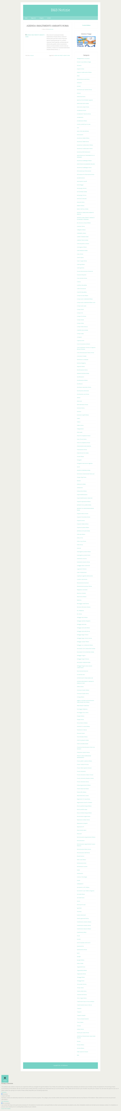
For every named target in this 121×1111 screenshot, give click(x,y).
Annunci (79, 93)
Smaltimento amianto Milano (84, 922)
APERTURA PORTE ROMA (83, 103)
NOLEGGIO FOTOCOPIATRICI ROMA (85, 652)
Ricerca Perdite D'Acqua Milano (84, 813)
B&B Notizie (60, 10)
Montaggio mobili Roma (83, 603)
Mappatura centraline (82, 589)
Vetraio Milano (80, 1044)
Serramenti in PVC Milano (83, 887)
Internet (79, 548)
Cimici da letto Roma (82, 278)
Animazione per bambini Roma (84, 89)
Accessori (79, 65)
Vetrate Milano (80, 1048)
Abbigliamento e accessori (83, 58)
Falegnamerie (80, 428)
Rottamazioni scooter (82, 866)
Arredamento (80, 117)
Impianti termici (81, 520)
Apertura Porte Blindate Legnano (85, 100)
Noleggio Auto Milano (82, 617)
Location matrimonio (82, 579)
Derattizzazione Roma (82, 370)
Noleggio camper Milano (83, 641)
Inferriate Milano (81, 534)
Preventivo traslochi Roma (83, 752)
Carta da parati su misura (83, 243)
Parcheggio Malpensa (82, 709)
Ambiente (32, 55)
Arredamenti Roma (81, 110)
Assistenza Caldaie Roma (83, 141)
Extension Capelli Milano (83, 415)
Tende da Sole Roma (82, 994)
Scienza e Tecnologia (82, 877)
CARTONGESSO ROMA (82, 250)
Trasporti (79, 1012)
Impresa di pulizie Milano (83, 527)
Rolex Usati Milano (81, 859)
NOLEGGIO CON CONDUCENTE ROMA (86, 648)
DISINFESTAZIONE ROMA (83, 373)
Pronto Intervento (81, 771)
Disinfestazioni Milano (82, 380)
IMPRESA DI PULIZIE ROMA (83, 531)
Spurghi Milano (80, 960)
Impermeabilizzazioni (82, 494)
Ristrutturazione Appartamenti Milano (86, 837)
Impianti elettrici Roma (82, 513)
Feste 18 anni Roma (81, 439)
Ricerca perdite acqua (82, 809)
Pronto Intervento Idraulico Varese (85, 778)
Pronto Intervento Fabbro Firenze (85, 774)
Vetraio (78, 1041)
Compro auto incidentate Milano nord (86, 302)
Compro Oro (80, 313)
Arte (78, 127)
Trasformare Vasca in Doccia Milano (85, 1001)
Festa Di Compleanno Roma (83, 435)
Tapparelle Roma (81, 967)
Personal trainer (81, 733)
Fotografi (79, 460)
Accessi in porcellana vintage (84, 62)
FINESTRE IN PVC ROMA (83, 453)
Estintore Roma (80, 408)
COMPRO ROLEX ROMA (82, 330)
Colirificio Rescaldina (82, 285)
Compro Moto (80, 309)
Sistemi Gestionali (81, 915)
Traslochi (79, 1008)
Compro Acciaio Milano (82, 295)
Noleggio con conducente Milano (85, 645)
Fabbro (78, 422)
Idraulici (79, 480)
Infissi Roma (80, 544)
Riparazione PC (80, 826)
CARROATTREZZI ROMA (82, 240)
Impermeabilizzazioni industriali (84, 498)
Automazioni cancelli (82, 181)
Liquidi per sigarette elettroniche (85, 576)
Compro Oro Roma (81, 316)
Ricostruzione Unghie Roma (83, 816)
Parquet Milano (80, 716)
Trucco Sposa (80, 1022)
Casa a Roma (80, 254)
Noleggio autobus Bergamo (83, 621)
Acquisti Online (80, 69)
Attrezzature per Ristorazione (84, 171)
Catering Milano (81, 264)
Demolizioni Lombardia (82, 359)
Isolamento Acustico (82, 558)
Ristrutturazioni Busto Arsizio (84, 849)
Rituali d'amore (80, 856)
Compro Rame (80, 319)
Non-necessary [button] (5, 1101)
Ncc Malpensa (80, 610)
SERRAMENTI (80, 883)
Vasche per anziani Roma (83, 1032)
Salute (78, 870)
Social (78, 935)
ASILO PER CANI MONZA (83, 131)
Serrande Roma (80, 897)
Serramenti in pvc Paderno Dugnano (85, 890)
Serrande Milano (81, 894)
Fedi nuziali (79, 432)
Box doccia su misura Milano (84, 223)
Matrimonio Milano (81, 596)
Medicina (79, 600)
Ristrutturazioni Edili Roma (83, 852)
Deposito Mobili (81, 366)
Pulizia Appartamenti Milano (84, 785)
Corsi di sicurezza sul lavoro (83, 344)
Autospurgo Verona (81, 195)
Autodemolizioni (81, 178)
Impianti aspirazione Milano (84, 501)
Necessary (5, 1094)
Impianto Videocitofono (82, 524)
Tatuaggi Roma (80, 980)
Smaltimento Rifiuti (81, 932)
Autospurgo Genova (81, 188)
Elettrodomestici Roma (82, 404)
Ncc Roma (79, 614)
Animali (79, 86)
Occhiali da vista (81, 674)
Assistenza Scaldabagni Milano (84, 160)
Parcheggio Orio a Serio (82, 712)
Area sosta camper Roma (83, 107)
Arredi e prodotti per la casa (83, 124)
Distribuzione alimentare (83, 390)
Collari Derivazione (81, 288)
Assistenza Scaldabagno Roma (84, 167)
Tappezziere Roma (81, 973)
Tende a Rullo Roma (81, 991)
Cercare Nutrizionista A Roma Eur (85, 271)
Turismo (79, 1025)
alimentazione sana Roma (83, 79)
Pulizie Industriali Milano (83, 788)
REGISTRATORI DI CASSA (83, 795)
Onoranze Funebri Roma (83, 693)
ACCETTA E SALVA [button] (5, 1108)
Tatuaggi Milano (81, 977)
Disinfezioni (80, 383)
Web (78, 1055)
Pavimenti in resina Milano (83, 726)
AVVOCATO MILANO (82, 198)
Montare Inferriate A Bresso (83, 607)
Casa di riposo (80, 257)
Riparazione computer (82, 823)
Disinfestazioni (80, 377)
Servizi (78, 901)
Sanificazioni (80, 873)
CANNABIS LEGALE (81, 233)
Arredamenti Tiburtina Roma (84, 114)
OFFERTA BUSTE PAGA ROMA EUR (85, 678)
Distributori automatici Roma (84, 387)
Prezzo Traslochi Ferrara (83, 764)
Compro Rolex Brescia (82, 326)
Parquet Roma (80, 719)
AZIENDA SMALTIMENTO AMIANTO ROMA (48, 25)
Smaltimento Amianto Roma (84, 925)
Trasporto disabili (81, 1015)
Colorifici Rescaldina (82, 292)
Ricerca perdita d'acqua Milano (84, 806)
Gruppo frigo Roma (81, 477)
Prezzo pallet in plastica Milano (84, 761)
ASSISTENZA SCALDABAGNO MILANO (86, 164)
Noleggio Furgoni (81, 655)
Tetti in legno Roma (81, 998)
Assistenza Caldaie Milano (83, 138)
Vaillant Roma (80, 1029)
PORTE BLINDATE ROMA (83, 740)
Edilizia (78, 397)
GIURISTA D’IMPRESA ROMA (83, 470)
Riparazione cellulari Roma (83, 819)
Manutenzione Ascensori (83, 583)
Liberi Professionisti (82, 572)
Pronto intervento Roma (83, 781)
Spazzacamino (80, 946)
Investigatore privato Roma (83, 555)
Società (78, 939)
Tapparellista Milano (82, 970)
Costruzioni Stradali (81, 356)
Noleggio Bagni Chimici (82, 634)
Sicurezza (79, 911)
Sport (78, 953)
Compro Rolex (80, 323)
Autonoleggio (80, 185)
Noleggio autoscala (81, 624)
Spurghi (79, 956)
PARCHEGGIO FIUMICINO (83, 705)
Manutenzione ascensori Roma (84, 586)
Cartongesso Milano (82, 247)
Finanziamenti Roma (82, 449)
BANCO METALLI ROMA (82, 209)
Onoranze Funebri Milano (83, 690)
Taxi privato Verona (81, 984)
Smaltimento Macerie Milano (84, 928)
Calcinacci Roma (81, 226)
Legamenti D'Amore (81, 569)
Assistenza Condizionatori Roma (84, 148)
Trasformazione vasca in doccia (84, 1005)
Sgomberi (79, 908)
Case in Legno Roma (82, 261)
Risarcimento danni (81, 830)
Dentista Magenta (81, 363)
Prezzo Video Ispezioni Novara (84, 768)
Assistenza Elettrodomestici (83, 152)
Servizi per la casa (81, 904)
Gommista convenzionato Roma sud (85, 473)
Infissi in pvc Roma (81, 541)
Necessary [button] (3, 1092)
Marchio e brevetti (81, 593)
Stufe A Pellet (80, 963)
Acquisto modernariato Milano (84, 72)
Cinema (79, 281)
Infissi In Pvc (80, 537)
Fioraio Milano (80, 456)
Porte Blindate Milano (82, 736)
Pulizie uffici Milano (81, 792)
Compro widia (80, 333)
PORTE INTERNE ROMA (82, 743)
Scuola (78, 880)
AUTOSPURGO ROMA (82, 191)
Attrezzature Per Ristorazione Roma (85, 174)
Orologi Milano (80, 697)
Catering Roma (80, 268)
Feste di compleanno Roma (83, 442)
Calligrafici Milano (81, 229)
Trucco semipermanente (83, 1019)
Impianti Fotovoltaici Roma (83, 517)
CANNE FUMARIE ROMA (82, 236)
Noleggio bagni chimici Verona (84, 638)
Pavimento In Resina (82, 730)
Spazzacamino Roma (82, 949)
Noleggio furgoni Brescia (83, 659)
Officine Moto (80, 686)
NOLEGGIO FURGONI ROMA (83, 662)
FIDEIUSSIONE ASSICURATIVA (84, 446)
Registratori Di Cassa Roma (83, 799)
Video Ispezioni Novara (82, 1051)
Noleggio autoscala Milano (83, 627)
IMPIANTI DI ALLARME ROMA (84, 505)
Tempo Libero (80, 987)
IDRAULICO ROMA (81, 484)
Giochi (78, 467)
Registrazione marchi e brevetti (84, 802)
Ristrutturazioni (80, 840)
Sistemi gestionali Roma (83, 918)
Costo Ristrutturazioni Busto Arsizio (85, 352)
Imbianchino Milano (82, 491)
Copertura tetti (80, 340)
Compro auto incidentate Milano (85, 299)
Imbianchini (80, 487)
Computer (79, 337)
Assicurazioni (80, 134)
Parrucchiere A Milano (82, 723)
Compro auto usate (81, 306)
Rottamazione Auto (81, 863)
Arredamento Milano (82, 120)
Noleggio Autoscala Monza (83, 631)
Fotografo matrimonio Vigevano (85, 463)
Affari (78, 75)
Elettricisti (79, 401)
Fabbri (78, 418)
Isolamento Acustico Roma (83, 562)
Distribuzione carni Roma (83, 394)
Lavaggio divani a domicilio (83, 565)
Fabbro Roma (80, 425)
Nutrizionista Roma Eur (82, 671)
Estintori (79, 411)
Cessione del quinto (81, 274)
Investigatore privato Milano (84, 551)
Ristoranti (79, 833)
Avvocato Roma (80, 202)
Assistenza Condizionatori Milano (85, 145)
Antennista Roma (81, 96)
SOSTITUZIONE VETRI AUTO (83, 942)
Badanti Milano (80, 205)
